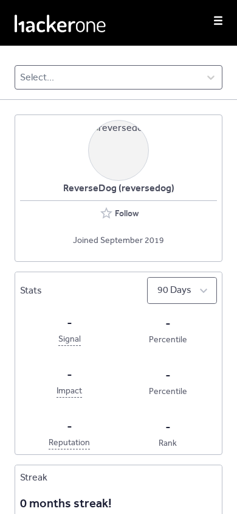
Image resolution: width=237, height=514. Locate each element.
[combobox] (21, 77)
